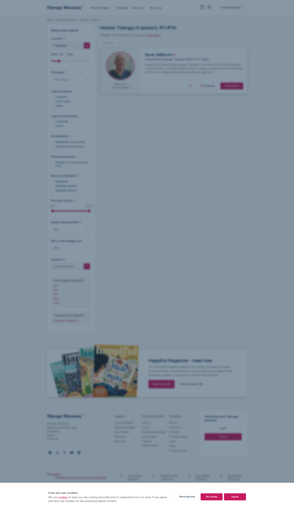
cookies (63, 497)
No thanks (211, 496)
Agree (235, 496)
